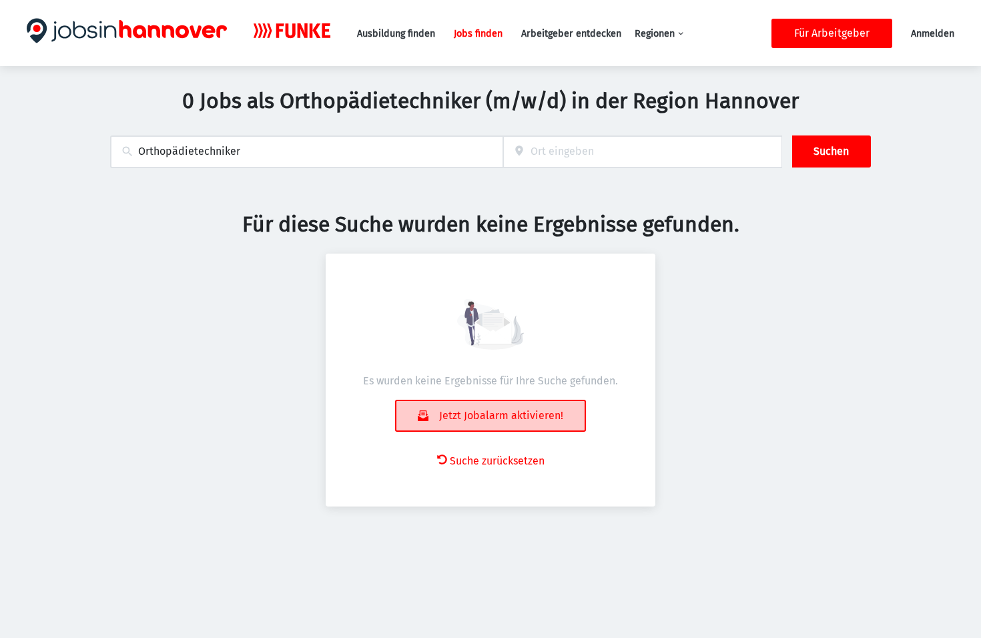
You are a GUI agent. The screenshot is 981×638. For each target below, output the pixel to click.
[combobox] (306, 151)
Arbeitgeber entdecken (571, 33)
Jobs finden (478, 33)
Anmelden (932, 33)
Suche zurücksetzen (497, 460)
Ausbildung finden (396, 33)
